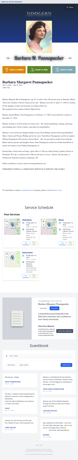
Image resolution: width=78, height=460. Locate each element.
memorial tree (27, 190)
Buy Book (54, 308)
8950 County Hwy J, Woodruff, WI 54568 (30, 236)
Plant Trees (33, 243)
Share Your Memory (64, 331)
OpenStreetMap (41, 454)
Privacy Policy (33, 451)
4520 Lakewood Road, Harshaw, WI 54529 (31, 270)
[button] (12, 225)
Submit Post (66, 365)
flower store (57, 190)
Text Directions (26, 243)
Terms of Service (44, 451)
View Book (43, 308)
